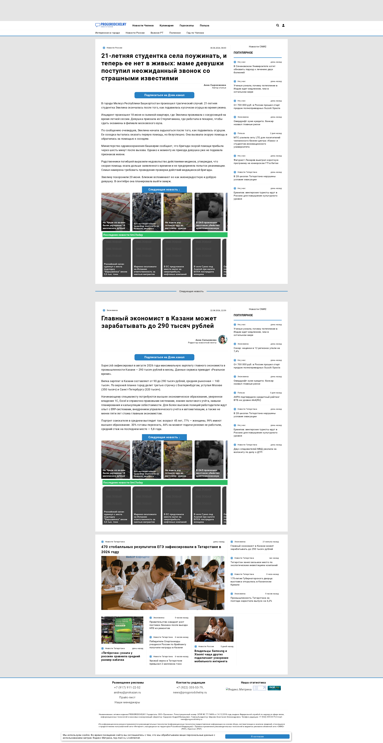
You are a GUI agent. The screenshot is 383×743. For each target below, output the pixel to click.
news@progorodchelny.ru (190, 692)
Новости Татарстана (247, 172)
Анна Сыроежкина (215, 85)
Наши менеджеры (127, 702)
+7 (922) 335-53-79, (190, 687)
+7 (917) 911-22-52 (127, 687)
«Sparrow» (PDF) (194, 729)
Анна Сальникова (206, 340)
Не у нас (242, 62)
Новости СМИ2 (257, 46)
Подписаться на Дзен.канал (164, 95)
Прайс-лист (127, 697)
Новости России (114, 48)
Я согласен (257, 736)
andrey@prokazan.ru (127, 692)
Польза (241, 133)
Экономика (243, 117)
